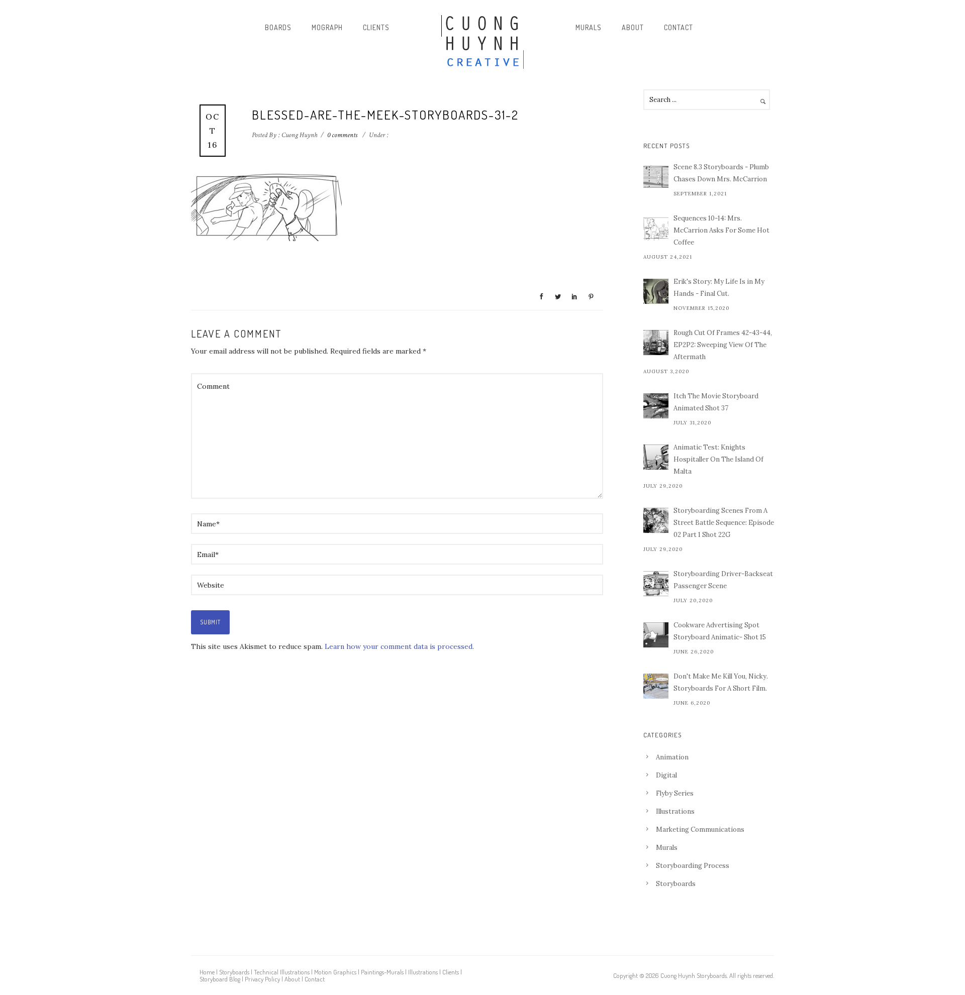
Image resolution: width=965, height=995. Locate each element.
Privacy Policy (262, 979)
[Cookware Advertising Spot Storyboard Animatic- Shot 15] (655, 634)
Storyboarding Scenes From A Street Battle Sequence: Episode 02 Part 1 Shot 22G (723, 522)
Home (207, 972)
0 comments (342, 135)
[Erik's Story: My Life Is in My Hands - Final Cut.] (655, 291)
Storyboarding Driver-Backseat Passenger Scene (723, 580)
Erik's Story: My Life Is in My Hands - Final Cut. (718, 287)
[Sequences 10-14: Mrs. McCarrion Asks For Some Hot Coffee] (655, 228)
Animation (672, 757)
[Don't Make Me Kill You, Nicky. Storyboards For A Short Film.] (655, 686)
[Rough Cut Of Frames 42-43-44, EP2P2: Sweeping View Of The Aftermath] (655, 342)
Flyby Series (675, 793)
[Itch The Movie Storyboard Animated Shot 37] (655, 405)
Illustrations (675, 811)
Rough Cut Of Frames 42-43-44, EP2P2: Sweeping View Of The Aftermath (722, 344)
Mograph (327, 27)
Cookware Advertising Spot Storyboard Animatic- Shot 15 (719, 631)
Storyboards (676, 883)
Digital (666, 775)
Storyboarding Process (692, 865)
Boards (278, 27)
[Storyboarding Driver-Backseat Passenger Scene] (655, 583)
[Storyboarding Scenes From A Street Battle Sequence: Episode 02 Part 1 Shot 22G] (655, 520)
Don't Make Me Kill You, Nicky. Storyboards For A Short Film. (720, 682)
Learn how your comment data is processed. (399, 646)
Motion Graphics (335, 972)
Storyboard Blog (220, 979)
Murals (588, 27)
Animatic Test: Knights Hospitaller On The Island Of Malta (718, 459)
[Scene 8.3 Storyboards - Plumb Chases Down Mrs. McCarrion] (655, 176)
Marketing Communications (700, 829)
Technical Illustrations (282, 972)
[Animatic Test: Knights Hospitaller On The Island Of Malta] (655, 457)
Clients (376, 27)
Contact (678, 27)
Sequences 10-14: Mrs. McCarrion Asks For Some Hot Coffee (721, 230)
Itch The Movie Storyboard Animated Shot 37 (715, 402)
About (633, 27)
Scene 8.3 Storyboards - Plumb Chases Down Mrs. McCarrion (721, 173)
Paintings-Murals (382, 972)
